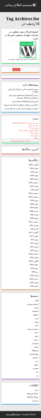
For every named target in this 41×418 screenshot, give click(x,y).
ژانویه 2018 (34, 218)
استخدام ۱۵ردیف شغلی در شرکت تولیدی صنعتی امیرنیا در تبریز (21, 35)
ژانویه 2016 (34, 286)
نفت (36, 372)
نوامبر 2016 (34, 257)
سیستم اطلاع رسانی (19, 5)
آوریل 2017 (34, 243)
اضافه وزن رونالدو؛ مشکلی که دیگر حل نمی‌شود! (21, 105)
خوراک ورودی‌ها (32, 393)
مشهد (36, 365)
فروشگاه (35, 350)
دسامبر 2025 (33, 182)
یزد (37, 375)
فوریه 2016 (34, 282)
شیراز (36, 347)
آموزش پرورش (32, 304)
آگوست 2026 (33, 165)
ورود (36, 390)
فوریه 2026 (34, 175)
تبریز (36, 318)
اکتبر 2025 (34, 190)
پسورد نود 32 (33, 128)
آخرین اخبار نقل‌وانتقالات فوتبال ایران (25, 101)
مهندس (35, 368)
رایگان (36, 138)
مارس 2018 (33, 211)
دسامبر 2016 (33, 254)
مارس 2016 (33, 279)
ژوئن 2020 (34, 200)
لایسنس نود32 (33, 125)
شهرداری (35, 343)
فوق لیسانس (33, 354)
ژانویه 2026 (34, 179)
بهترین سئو (34, 135)
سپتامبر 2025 (33, 193)
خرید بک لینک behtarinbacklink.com (25, 123)
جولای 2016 (34, 264)
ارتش (36, 308)
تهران (36, 322)
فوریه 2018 (34, 215)
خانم (36, 325)
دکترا (36, 332)
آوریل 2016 (34, 275)
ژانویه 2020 (34, 204)
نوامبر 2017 (34, 225)
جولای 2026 (34, 168)
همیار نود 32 (34, 133)
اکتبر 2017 (34, 229)
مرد (37, 361)
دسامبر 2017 (33, 222)
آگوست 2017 (33, 232)
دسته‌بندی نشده (32, 329)
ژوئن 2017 (34, 240)
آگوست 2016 (33, 261)
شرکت (35, 340)
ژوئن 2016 (34, 268)
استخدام (35, 311)
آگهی (36, 300)
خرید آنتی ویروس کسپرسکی (20, 140)
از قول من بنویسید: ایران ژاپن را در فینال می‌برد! (21, 108)
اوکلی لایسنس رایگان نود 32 (28, 130)
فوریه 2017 (34, 247)
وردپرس (35, 400)
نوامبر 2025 (34, 186)
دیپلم (36, 336)
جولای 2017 (34, 236)
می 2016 (35, 272)
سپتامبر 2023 (33, 197)
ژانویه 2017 (34, 250)
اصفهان (35, 315)
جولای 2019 (34, 207)
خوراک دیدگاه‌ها (32, 397)
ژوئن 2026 (34, 172)
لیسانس (35, 357)
